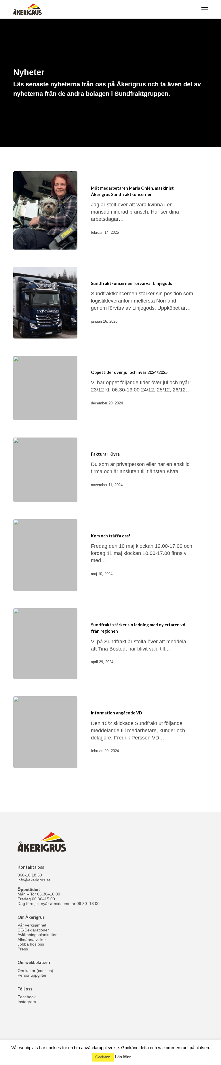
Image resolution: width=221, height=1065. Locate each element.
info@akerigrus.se (34, 880)
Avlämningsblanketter (37, 934)
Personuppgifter (32, 975)
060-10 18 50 (30, 875)
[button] (204, 9)
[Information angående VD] (45, 732)
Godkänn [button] (102, 1057)
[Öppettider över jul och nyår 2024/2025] (45, 388)
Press (23, 949)
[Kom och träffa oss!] (45, 555)
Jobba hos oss (31, 944)
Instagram (27, 1001)
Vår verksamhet (32, 925)
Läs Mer (123, 1056)
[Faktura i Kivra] (45, 470)
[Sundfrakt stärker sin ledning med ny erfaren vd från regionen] (45, 643)
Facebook (27, 996)
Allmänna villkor (32, 939)
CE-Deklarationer (33, 930)
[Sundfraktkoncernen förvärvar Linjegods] (45, 302)
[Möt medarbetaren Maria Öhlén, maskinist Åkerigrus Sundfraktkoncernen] (45, 210)
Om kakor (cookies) (35, 970)
